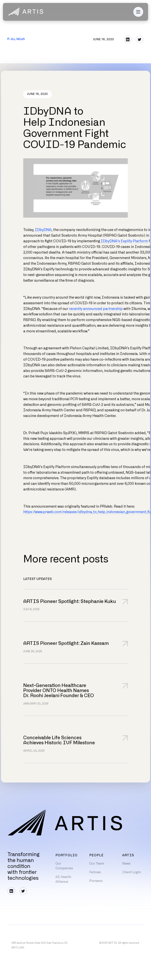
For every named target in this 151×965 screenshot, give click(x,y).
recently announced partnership (96, 309)
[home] (25, 11)
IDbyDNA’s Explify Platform (124, 241)
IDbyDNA (43, 230)
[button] (138, 12)
